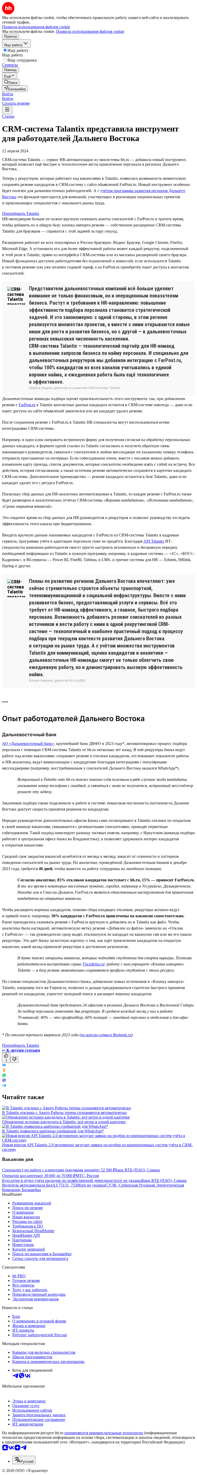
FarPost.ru (27, 405)
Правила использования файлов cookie (90, 31)
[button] (7, 94)
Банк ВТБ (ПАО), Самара (137, 1170)
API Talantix (153, 541)
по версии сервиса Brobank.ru (106, 1035)
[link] (10, 82)
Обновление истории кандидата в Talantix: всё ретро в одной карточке (64, 1122)
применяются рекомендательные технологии (103, 1433)
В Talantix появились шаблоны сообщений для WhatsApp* (53, 1131)
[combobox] (23, 1460)
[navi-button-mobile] (7, 110)
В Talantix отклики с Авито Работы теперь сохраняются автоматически (64, 1112)
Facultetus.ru (93, 964)
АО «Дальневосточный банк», (28, 743)
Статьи (8, 116)
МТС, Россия (87, 1175)
